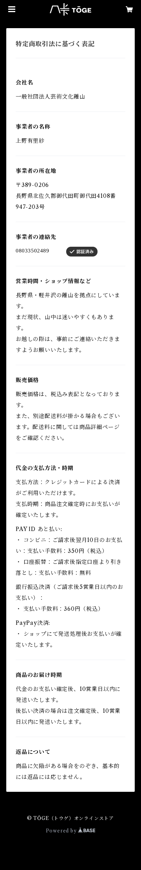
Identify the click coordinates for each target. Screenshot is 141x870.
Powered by (62, 831)
